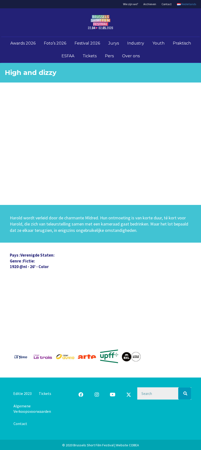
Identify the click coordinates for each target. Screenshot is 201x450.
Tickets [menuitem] (45, 393)
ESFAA (68, 56)
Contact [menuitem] (20, 423)
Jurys (113, 43)
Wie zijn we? (130, 4)
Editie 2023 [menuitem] (22, 393)
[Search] (184, 393)
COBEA (134, 445)
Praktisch (182, 43)
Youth (158, 43)
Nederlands (188, 4)
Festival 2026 (87, 43)
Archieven (149, 4)
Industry (135, 43)
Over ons (131, 56)
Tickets (90, 56)
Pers (109, 56)
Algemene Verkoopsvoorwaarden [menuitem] (32, 408)
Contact (167, 4)
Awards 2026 (23, 43)
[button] (81, 394)
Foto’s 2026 (55, 43)
